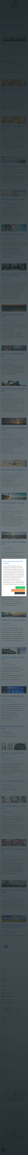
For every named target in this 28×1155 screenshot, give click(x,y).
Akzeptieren (20, 587)
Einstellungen (20, 593)
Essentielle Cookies (18, 590)
